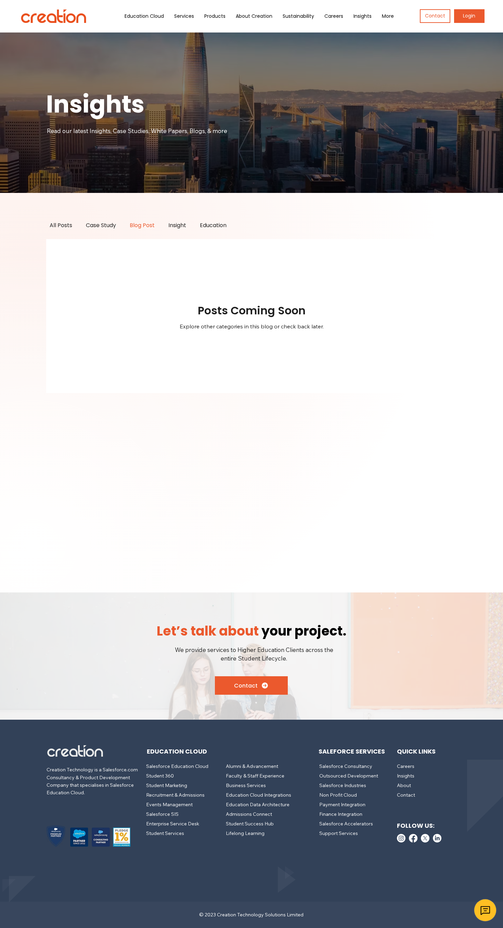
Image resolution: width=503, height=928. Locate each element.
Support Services (338, 833)
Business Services (246, 785)
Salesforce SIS (162, 814)
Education (213, 225)
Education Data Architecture (257, 804)
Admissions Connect (249, 814)
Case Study (101, 225)
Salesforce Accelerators (346, 824)
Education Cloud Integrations (258, 795)
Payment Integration (342, 804)
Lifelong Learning (245, 833)
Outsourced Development (348, 776)
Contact (406, 795)
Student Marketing (166, 785)
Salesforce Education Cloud (177, 766)
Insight (177, 225)
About (404, 785)
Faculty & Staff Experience (255, 776)
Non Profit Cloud (338, 795)
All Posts (61, 225)
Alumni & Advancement (252, 766)
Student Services (165, 833)
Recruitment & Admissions (175, 795)
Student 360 (160, 776)
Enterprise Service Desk (172, 824)
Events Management (169, 804)
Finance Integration (340, 814)
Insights (405, 776)
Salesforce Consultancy (345, 766)
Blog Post (142, 225)
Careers (405, 766)
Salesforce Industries (342, 785)
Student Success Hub (250, 824)
